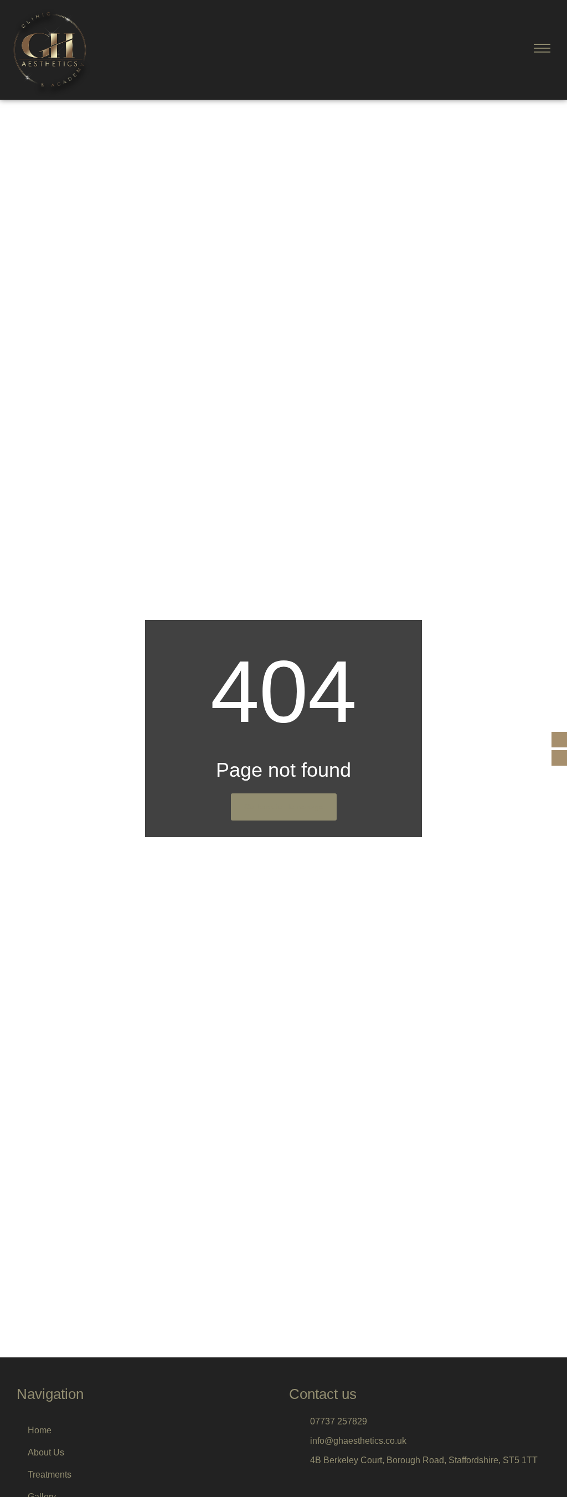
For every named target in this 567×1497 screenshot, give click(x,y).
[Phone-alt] (559, 739)
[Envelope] (559, 758)
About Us (46, 1452)
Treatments (49, 1474)
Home (39, 1430)
